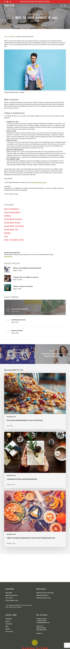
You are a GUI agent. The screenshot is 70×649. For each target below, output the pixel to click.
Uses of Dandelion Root (14, 240)
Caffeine (7, 216)
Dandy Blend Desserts (13, 219)
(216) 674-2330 (42, 620)
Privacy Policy (9, 631)
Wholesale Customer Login (43, 598)
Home (5, 36)
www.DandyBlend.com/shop (38, 182)
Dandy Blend (8, 593)
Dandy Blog (12, 36)
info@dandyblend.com (43, 622)
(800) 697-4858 (42, 619)
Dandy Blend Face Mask (14, 226)
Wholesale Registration (42, 595)
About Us (7, 621)
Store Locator (9, 598)
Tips (6, 236)
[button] (65, 5)
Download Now (8, 256)
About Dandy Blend (12, 212)
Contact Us (39, 633)
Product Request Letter (11, 600)
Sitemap (7, 629)
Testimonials (8, 624)
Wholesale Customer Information (45, 593)
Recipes (7, 233)
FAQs (6, 626)
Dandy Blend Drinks (12, 223)
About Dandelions (11, 209)
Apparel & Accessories (11, 595)
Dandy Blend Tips (35, 14)
